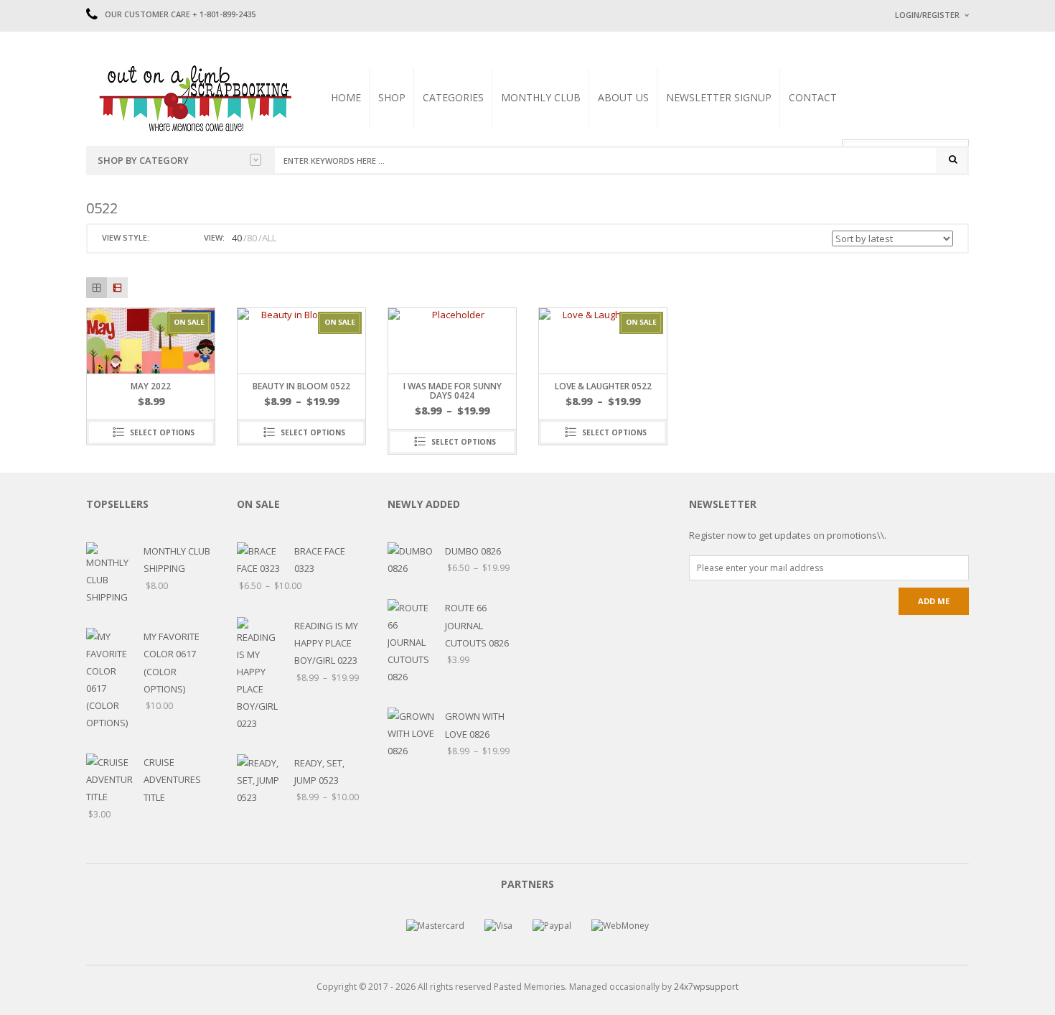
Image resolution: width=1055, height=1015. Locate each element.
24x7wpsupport (706, 987)
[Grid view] (96, 287)
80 (252, 237)
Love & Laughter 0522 (603, 386)
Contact (813, 97)
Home (346, 97)
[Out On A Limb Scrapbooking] (193, 97)
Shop (391, 97)
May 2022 (151, 386)
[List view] (117, 287)
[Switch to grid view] (162, 238)
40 (237, 237)
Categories (453, 97)
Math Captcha (922, 194)
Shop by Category (143, 160)
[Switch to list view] (178, 238)
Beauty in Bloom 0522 (301, 386)
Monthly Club (541, 97)
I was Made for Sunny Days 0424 (452, 391)
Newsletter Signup (719, 97)
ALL (269, 237)
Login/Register (927, 14)
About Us (623, 97)
